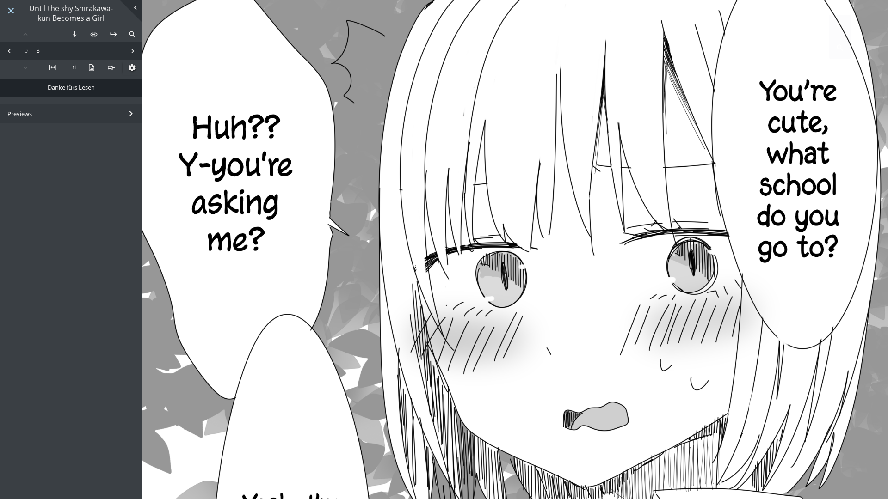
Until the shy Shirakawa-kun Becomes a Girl (71, 13)
